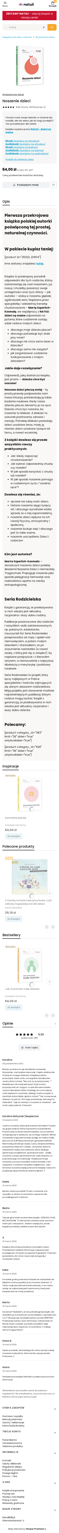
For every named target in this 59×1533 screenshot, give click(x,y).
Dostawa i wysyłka (12, 1416)
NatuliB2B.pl (8, 1517)
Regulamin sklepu (12, 1466)
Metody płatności (12, 1419)
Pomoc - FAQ (9, 1476)
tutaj (39, 263)
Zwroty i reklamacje (13, 1422)
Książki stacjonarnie (13, 1490)
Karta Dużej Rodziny (13, 1425)
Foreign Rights (10, 1473)
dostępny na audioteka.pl (26, 153)
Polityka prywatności (13, 1469)
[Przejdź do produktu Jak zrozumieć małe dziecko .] (29, 965)
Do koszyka (14, 836)
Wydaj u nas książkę (13, 1496)
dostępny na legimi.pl (21, 147)
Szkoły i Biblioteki (11, 1463)
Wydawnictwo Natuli (44, 37)
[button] (52, 27)
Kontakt (6, 1460)
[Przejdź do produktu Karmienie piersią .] (29, 794)
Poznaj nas (8, 1493)
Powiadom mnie (28, 185)
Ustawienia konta (12, 1443)
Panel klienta (9, 1439)
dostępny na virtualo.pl (22, 140)
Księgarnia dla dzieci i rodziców (17, 37)
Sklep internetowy (26, 1528)
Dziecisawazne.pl (12, 1520)
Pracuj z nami (9, 1499)
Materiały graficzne (13, 1503)
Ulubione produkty (12, 1446)
